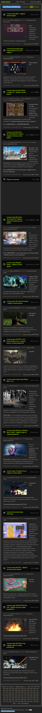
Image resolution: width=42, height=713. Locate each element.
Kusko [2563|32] (14, 386)
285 (37, 701)
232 (22, 694)
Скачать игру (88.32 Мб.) (31, 600)
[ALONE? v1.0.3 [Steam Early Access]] (15, 363)
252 (10, 697)
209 (25, 690)
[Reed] (15, 36)
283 (31, 701)
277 (13, 701)
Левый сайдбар (5, 1)
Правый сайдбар (36, 1)
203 (7, 690)
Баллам (36, 7)
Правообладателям (6, 708)
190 (4, 688)
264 (10, 699)
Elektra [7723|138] (14, 98)
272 (34, 699)
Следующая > (25, 703)
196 (22, 688)
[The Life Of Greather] (15, 324)
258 (28, 697)
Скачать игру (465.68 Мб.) (31, 334)
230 (16, 694)
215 (7, 692)
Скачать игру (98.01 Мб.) (31, 85)
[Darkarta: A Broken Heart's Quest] (15, 455)
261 (37, 697)
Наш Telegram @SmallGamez (11, 7)
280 (22, 701)
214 (4, 692)
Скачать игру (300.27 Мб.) (31, 174)
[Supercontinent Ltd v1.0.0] (15, 74)
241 (13, 696)
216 (10, 692)
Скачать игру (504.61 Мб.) (31, 296)
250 (4, 697)
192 (10, 688)
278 (16, 701)
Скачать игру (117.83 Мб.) (31, 127)
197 (25, 688)
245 (25, 696)
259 (31, 697)
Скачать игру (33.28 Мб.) (31, 44)
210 (28, 690)
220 (22, 692)
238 (4, 696)
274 (4, 701)
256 (22, 697)
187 (32, 686)
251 (7, 697)
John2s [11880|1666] (15, 20)
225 (37, 692)
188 (35, 686)
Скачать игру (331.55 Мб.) (31, 258)
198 (28, 688)
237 (38, 694)
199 (31, 688)
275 (7, 701)
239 (7, 696)
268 (22, 699)
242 (16, 696)
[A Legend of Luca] (15, 494)
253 (13, 697)
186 (29, 686)
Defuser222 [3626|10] (15, 57)
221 (25, 692)
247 (31, 696)
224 (34, 692)
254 (16, 697)
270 (28, 699)
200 (34, 688)
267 (19, 699)
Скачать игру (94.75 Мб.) (31, 680)
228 (10, 694)
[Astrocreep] (15, 537)
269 (25, 699)
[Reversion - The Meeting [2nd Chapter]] (15, 159)
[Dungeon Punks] (15, 288)
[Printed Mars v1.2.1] (15, 407)
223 (31, 692)
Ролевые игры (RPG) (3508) (16, 100)
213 (37, 690)
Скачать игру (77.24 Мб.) (31, 562)
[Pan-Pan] (15, 590)
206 (16, 690)
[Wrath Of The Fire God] (15, 630)
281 (25, 701)
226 (4, 694)
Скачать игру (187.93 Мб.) (31, 507)
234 (28, 694)
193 (13, 688)
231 (19, 694)
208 (22, 690)
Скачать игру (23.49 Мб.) (31, 425)
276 (10, 701)
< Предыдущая (19, 686)
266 (16, 699)
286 (14, 703)
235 (31, 694)
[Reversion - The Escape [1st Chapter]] (15, 244)
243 (19, 696)
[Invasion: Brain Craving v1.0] (15, 115)
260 (34, 697)
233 (25, 694)
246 (28, 696)
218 (16, 692)
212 (34, 690)
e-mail (26, 710)
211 (31, 690)
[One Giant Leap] (15, 667)
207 (19, 690)
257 (25, 697)
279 (19, 701)
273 (37, 699)
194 (16, 688)
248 (34, 696)
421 (19, 703)
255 (19, 697)
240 (10, 696)
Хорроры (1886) (30, 347)
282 (28, 701)
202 (4, 690)
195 (19, 688)
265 (13, 699)
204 (10, 690)
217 (13, 692)
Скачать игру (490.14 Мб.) (31, 374)
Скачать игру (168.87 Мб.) (31, 638)
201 (37, 688)
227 (7, 694)
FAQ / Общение (20, 1)
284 (34, 701)
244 (22, 696)
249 (37, 696)
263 (7, 699)
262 (4, 699)
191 (7, 688)
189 (38, 686)
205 (13, 690)
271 (31, 699)
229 (13, 694)
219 (19, 692)
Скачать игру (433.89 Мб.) (31, 466)
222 (28, 692)
